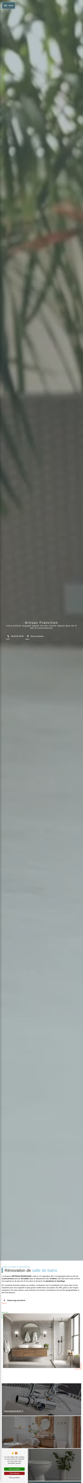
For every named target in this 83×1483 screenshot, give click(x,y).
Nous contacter (37, 636)
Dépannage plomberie (16, 1300)
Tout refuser (14, 1473)
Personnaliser (14, 1477)
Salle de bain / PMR (12, 1443)
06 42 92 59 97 (17, 636)
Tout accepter (14, 1469)
